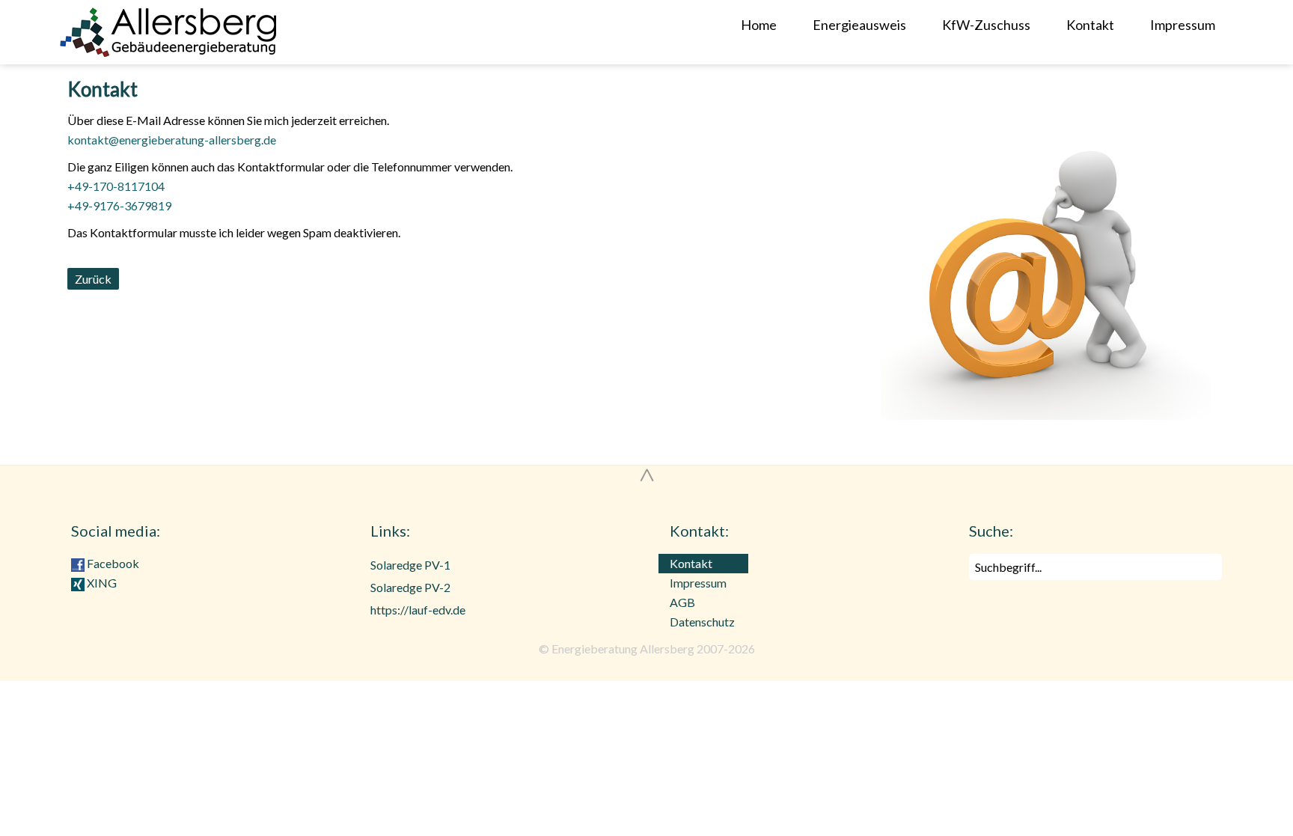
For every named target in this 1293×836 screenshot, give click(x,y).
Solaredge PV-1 (410, 565)
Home (759, 24)
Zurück (93, 279)
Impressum (1182, 24)
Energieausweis (859, 24)
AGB (682, 602)
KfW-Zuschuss (986, 24)
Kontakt (1090, 24)
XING (101, 583)
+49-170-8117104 (116, 186)
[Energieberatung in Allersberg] (247, 32)
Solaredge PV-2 (410, 587)
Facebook (112, 563)
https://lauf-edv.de (417, 609)
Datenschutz (702, 621)
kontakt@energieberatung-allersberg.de (171, 139)
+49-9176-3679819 (119, 205)
